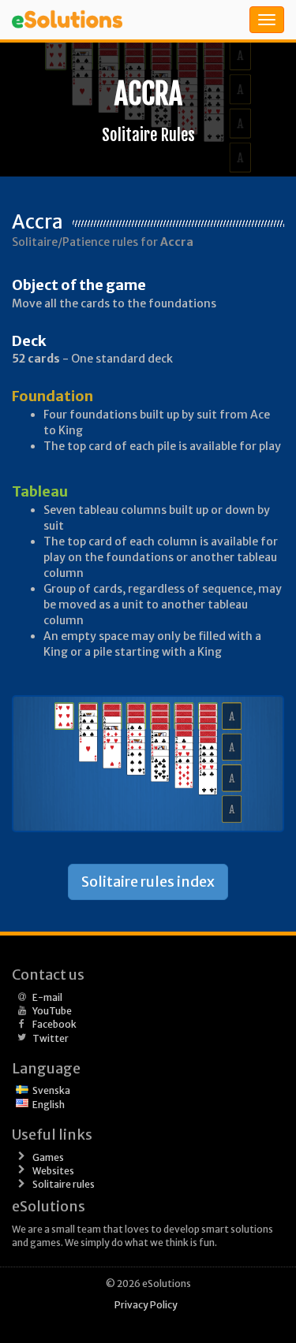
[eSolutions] (91, 19)
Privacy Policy (146, 1305)
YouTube (52, 1011)
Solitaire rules (63, 1184)
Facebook (54, 1024)
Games (48, 1157)
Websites (53, 1171)
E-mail (47, 997)
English (48, 1104)
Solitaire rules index (148, 881)
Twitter (50, 1038)
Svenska (51, 1090)
